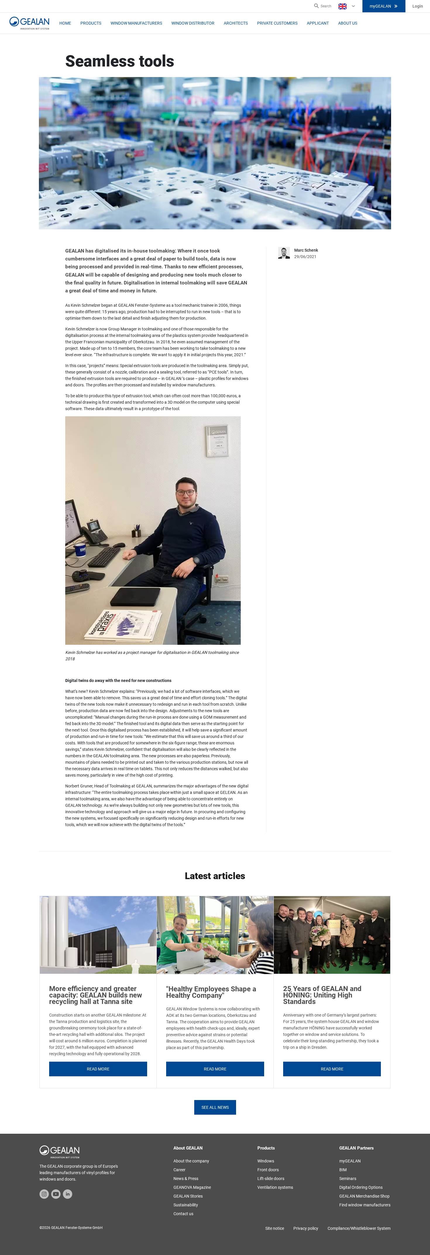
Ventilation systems (275, 1187)
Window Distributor (192, 23)
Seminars (347, 1178)
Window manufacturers (136, 23)
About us (347, 23)
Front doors (268, 1169)
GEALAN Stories (188, 1196)
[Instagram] (44, 1193)
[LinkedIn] (67, 1193)
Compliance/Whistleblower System (359, 1228)
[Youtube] (56, 1193)
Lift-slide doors (270, 1178)
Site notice (274, 1228)
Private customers (277, 23)
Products (90, 23)
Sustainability (185, 1205)
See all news (215, 1107)
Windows (265, 1161)
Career (179, 1169)
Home (65, 23)
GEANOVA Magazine (192, 1187)
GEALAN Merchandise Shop (364, 1196)
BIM (343, 1169)
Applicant (318, 23)
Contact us (183, 1213)
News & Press (185, 1178)
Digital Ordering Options (361, 1187)
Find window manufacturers (365, 1205)
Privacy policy (305, 1228)
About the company (191, 1161)
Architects (236, 23)
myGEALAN (380, 6)
